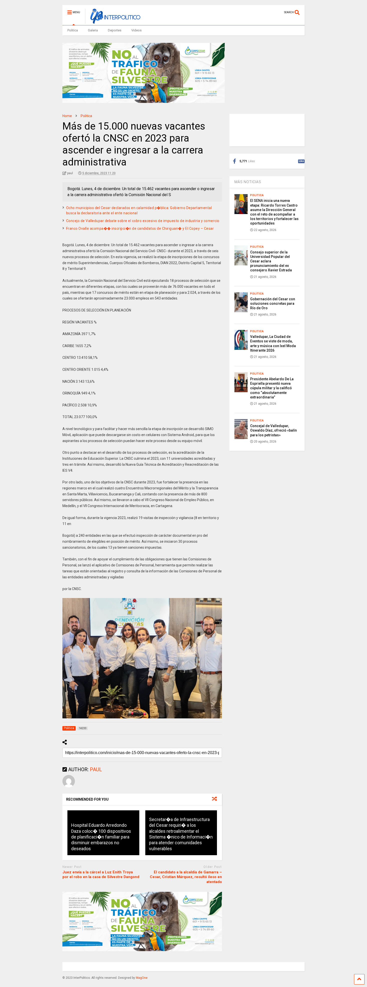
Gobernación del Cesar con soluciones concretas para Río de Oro (272, 303)
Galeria (93, 30)
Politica (72, 30)
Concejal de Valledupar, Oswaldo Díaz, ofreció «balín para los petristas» (273, 430)
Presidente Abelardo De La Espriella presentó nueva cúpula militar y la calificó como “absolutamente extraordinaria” (272, 388)
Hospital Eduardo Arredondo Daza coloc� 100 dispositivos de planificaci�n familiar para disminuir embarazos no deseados (101, 837)
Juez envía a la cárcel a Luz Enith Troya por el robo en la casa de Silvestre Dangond (100, 874)
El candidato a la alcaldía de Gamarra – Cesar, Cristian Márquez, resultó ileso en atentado (186, 877)
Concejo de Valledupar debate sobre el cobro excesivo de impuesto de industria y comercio (142, 221)
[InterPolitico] (112, 21)
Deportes (114, 30)
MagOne (142, 978)
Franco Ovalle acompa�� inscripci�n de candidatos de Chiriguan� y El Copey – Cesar (140, 228)
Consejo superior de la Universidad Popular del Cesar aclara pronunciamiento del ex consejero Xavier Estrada (271, 261)
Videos (136, 30)
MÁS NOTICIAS (247, 182)
